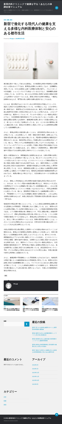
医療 (8, 20)
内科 (5, 20)
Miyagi (12, 38)
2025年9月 (35, 384)
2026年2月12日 (20, 38)
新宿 (11, 20)
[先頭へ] (56, 414)
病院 (6, 275)
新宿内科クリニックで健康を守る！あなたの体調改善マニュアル (30, 418)
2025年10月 (35, 380)
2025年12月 (35, 372)
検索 (5, 321)
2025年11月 (35, 376)
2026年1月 (35, 368)
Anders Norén (13, 420)
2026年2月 (35, 365)
